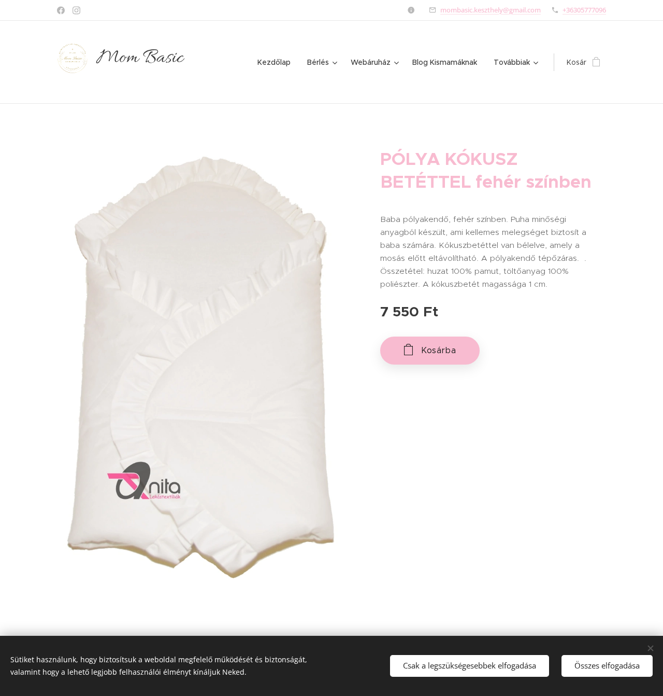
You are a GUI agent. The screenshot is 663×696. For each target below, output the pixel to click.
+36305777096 (584, 10)
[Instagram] (76, 10)
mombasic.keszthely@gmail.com (490, 10)
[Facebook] (60, 10)
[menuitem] (277, 62)
